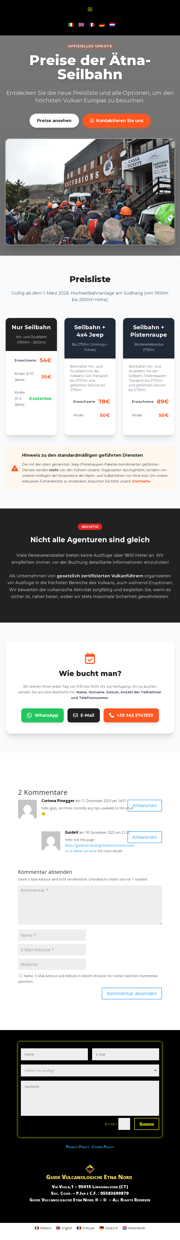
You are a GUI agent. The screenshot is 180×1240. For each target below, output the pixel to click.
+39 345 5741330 (135, 715)
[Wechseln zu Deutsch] (102, 25)
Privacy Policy (79, 1146)
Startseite (141, 481)
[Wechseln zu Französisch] (91, 25)
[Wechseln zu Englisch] (81, 25)
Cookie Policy (103, 1146)
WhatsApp (46, 715)
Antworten (145, 805)
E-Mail (87, 715)
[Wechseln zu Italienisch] (71, 25)
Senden (146, 1124)
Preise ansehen (54, 120)
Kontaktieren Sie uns (119, 120)
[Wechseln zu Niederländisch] (112, 25)
